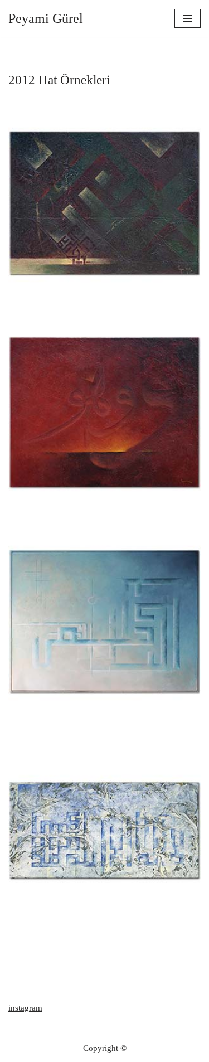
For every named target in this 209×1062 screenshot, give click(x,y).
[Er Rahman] (104, 621)
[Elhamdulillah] (104, 203)
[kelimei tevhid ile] (104, 830)
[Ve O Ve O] (104, 412)
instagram (25, 1007)
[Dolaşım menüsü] (187, 18)
